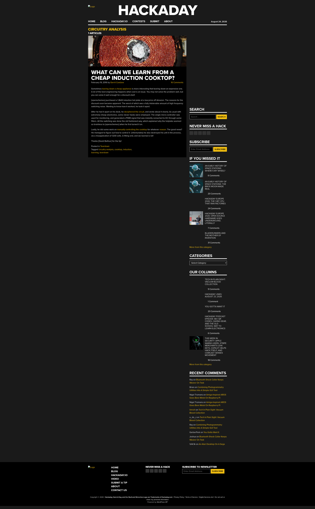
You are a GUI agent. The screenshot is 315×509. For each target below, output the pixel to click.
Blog (103, 21)
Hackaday (157, 10)
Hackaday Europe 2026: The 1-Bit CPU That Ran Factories (215, 201)
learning (95, 152)
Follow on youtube (200, 133)
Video (115, 478)
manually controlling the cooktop (132, 129)
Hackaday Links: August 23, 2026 (213, 295)
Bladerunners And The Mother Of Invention (215, 235)
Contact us (208, 133)
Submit (154, 21)
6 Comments (213, 175)
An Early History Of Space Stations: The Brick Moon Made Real (216, 185)
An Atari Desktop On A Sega (212, 444)
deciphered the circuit (134, 111)
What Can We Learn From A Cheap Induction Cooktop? (133, 75)
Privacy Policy (179, 497)
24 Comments (214, 208)
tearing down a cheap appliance (116, 88)
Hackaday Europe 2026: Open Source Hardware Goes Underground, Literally (215, 218)
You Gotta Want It (215, 306)
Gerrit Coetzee (117, 82)
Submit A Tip (119, 482)
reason (163, 129)
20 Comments (214, 193)
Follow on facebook (191, 133)
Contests (138, 21)
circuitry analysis (106, 149)
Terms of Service (191, 497)
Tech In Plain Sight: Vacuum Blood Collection (215, 282)
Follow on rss (204, 133)
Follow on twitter (195, 133)
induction (127, 149)
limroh (192, 409)
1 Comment (212, 301)
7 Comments (213, 228)
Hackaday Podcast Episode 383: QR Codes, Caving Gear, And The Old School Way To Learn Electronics (215, 322)
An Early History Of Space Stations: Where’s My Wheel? (216, 168)
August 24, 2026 (219, 21)
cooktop (118, 149)
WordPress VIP (162, 502)
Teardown (104, 146)
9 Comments (213, 289)
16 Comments (176, 82)
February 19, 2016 (99, 82)
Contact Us (119, 490)
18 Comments (213, 360)
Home (91, 21)
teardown (104, 152)
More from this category (200, 247)
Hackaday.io (119, 21)
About (168, 21)
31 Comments (213, 242)
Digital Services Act (206, 497)
